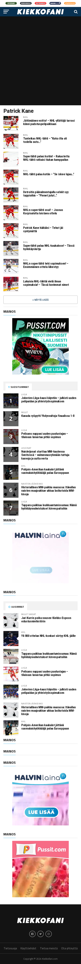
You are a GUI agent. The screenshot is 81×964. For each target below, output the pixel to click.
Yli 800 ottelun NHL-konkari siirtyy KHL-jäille (48, 636)
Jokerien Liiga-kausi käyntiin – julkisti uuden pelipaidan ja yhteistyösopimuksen (48, 399)
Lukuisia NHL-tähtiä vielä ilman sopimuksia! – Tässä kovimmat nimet (46, 283)
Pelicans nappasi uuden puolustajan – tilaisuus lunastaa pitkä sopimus (44, 435)
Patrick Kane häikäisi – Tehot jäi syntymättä (43, 229)
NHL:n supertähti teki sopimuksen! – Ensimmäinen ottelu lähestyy (45, 265)
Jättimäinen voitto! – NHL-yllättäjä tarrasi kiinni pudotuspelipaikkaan (49, 122)
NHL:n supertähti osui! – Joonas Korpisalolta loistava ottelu (43, 211)
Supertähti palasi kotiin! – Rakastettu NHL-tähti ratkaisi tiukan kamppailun (46, 158)
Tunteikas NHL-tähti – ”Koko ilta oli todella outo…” (45, 140)
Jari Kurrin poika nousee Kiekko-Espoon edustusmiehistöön (46, 619)
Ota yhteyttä (69, 948)
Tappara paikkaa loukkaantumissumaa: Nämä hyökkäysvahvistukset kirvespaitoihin (49, 506)
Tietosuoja (10, 948)
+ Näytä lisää (40, 300)
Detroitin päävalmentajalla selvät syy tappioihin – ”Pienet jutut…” (45, 193)
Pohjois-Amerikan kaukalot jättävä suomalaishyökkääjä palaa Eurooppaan (45, 471)
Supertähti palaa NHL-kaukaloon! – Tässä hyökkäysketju (48, 247)
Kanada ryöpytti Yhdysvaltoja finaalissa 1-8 (47, 416)
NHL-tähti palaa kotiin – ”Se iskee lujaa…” (48, 174)
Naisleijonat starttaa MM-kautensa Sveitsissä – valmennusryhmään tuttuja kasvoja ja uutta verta (45, 455)
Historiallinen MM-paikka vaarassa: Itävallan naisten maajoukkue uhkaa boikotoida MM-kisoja (48, 490)
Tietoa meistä (49, 948)
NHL (25, 117)
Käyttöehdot (28, 948)
